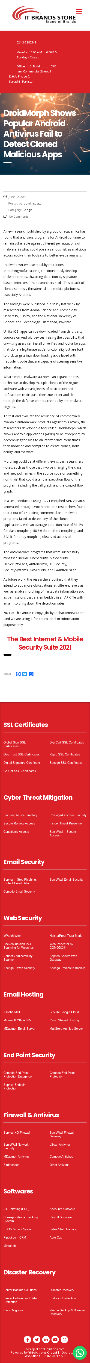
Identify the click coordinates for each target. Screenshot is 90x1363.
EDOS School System (18, 1229)
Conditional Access (16, 831)
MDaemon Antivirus (16, 1156)
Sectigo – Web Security (19, 968)
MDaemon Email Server (19, 1028)
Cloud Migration (13, 1310)
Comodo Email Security (19, 891)
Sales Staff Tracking (63, 1229)
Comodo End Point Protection (62, 1074)
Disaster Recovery (62, 1290)
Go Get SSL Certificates (19, 771)
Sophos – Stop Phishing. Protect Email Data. (20, 881)
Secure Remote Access (19, 823)
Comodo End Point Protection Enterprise (17, 1074)
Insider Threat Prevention (66, 823)
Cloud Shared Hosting (64, 1020)
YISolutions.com (53, 1349)
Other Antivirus (59, 1165)
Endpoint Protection (63, 1298)
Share (7, 674)
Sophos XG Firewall (16, 1132)
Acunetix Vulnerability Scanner (18, 957)
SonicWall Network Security (16, 1146)
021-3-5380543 (26, 42)
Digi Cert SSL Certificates (67, 742)
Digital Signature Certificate (21, 762)
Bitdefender (11, 1165)
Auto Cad (56, 1237)
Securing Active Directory (20, 815)
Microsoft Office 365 (17, 1020)
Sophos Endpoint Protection (14, 1086)
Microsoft (9, 1246)
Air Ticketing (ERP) (16, 1209)
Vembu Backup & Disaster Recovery (67, 1312)
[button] (80, 1353)
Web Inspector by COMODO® (61, 945)
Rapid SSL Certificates (65, 754)
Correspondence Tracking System (20, 1219)
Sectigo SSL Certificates (66, 762)
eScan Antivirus (60, 1144)
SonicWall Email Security (67, 879)
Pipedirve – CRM (14, 1237)
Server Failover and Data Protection (20, 1300)
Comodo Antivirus (61, 1156)
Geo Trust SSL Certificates (21, 754)
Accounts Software (62, 1209)
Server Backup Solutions (20, 1290)
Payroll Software (61, 1217)
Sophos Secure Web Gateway (63, 957)
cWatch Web (12, 935)
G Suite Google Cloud (64, 1012)
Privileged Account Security (68, 815)
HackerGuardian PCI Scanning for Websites (18, 945)
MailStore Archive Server (66, 1028)
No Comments (19, 216)
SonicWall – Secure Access (63, 833)
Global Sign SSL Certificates (14, 744)
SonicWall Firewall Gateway (62, 1134)
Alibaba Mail (11, 1012)
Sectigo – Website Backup (67, 968)
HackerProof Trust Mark (66, 935)
